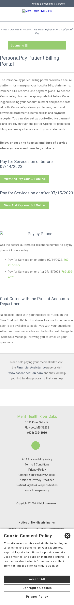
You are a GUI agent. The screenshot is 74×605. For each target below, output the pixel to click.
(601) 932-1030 (37, 432)
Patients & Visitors (20, 29)
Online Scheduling (42, 3)
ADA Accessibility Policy (37, 459)
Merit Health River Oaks (37, 416)
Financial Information (46, 29)
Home (4, 29)
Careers (60, 3)
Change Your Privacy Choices (37, 474)
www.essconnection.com (25, 373)
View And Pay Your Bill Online (24, 179)
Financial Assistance (31, 367)
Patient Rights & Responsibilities (37, 485)
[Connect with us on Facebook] (35, 445)
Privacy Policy (37, 469)
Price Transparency (37, 490)
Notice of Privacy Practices (37, 480)
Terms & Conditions (37, 464)
